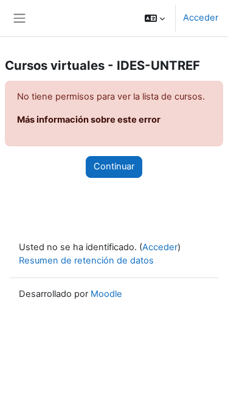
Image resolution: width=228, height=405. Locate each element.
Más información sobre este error (89, 119)
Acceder (200, 17)
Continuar (114, 166)
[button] (155, 18)
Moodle (106, 293)
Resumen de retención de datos (86, 260)
